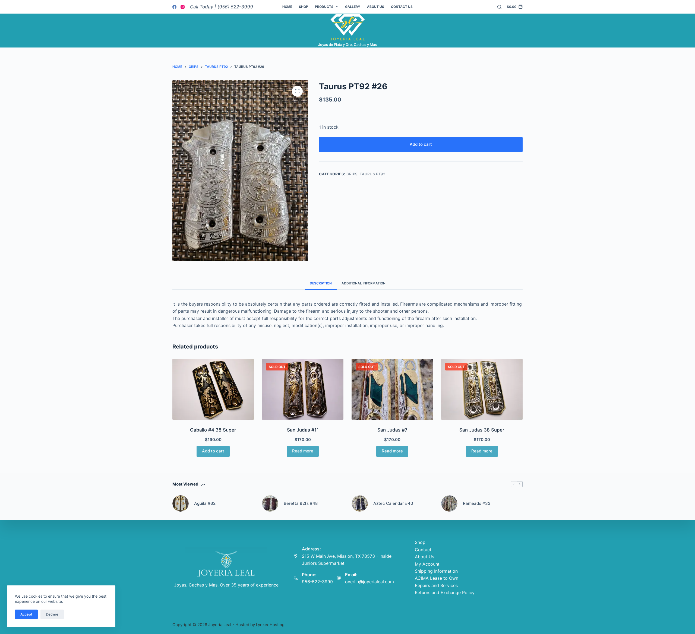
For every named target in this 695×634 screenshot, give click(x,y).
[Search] (499, 7)
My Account (427, 564)
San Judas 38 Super (481, 430)
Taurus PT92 (372, 174)
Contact (423, 549)
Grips (352, 174)
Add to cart (421, 144)
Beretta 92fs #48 (301, 503)
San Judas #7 (392, 430)
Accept (26, 614)
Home (287, 7)
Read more (302, 451)
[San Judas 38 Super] (482, 389)
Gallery (352, 7)
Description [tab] (321, 283)
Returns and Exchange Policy (445, 592)
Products (324, 7)
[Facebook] (174, 7)
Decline (52, 614)
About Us (375, 7)
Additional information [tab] (364, 283)
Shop (303, 7)
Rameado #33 (477, 503)
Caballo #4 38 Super (213, 430)
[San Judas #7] (392, 389)
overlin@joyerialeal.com (369, 581)
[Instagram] (183, 7)
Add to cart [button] (213, 451)
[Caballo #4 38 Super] (213, 389)
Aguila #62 (205, 503)
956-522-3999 (317, 581)
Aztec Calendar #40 (393, 503)
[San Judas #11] (302, 389)
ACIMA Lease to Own (436, 578)
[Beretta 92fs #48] (270, 503)
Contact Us (402, 7)
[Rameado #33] (449, 503)
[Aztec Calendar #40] (360, 503)
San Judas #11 (303, 430)
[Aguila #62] (180, 503)
